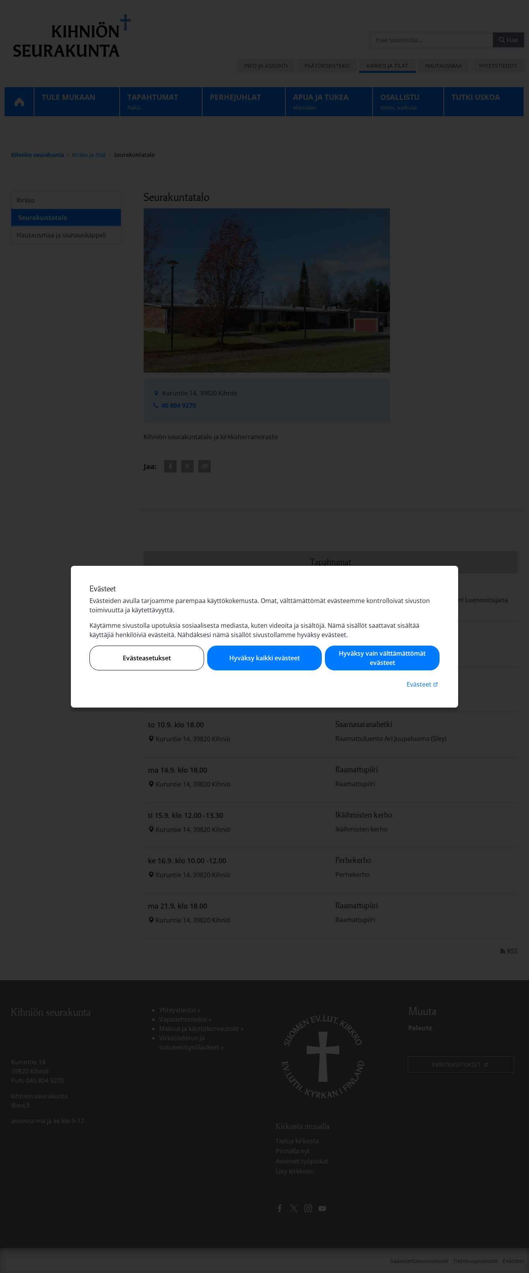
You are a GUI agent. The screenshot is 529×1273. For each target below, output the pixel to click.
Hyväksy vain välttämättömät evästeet (382, 658)
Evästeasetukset (147, 658)
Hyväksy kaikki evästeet (264, 658)
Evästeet (423, 684)
